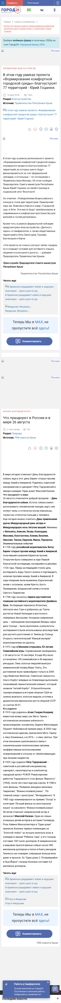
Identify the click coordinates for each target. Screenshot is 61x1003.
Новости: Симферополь (25, 21)
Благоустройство (21, 99)
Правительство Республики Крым (33, 103)
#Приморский (10, 68)
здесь (43, 328)
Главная (7, 21)
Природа (17, 433)
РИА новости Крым (25, 437)
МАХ (39, 322)
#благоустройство (26, 68)
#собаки (7, 411)
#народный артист (21, 411)
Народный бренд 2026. (32, 44)
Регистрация (33, 3)
